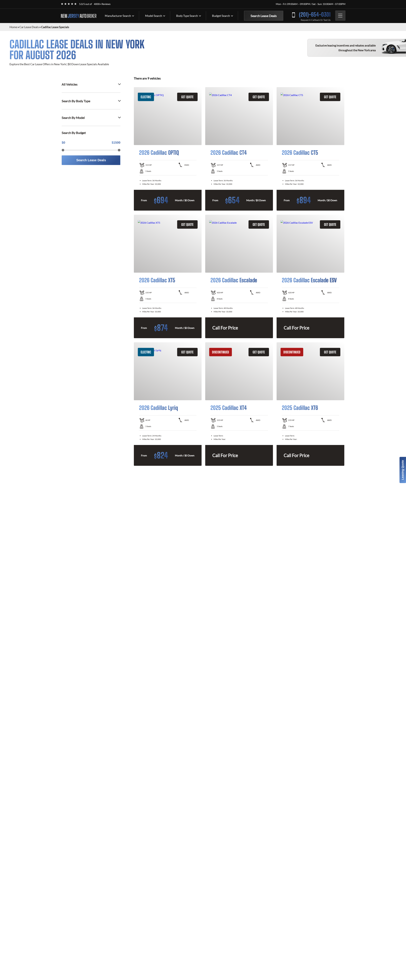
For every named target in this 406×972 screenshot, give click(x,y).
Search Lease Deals (264, 16)
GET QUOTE (187, 97)
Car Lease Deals (29, 27)
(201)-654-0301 (315, 14)
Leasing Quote (402, 470)
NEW (78, 16)
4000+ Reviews (102, 3)
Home (13, 27)
